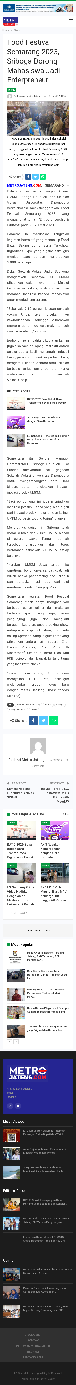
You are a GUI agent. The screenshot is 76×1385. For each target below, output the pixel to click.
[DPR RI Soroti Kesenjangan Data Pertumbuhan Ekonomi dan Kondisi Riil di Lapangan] (11, 1204)
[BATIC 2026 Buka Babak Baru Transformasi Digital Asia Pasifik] (16, 403)
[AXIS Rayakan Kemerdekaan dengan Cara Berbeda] (16, 422)
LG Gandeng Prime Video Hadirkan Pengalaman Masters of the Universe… (48, 439)
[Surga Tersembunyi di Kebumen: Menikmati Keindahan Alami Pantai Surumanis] (11, 1172)
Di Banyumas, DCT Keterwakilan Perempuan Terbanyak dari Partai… (46, 993)
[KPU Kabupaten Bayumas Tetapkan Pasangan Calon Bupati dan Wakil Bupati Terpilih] (11, 1135)
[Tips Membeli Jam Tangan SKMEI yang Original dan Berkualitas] (16, 1031)
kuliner (48, 705)
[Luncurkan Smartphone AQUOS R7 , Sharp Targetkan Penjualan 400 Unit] (11, 1241)
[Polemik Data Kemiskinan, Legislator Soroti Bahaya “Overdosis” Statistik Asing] (11, 1292)
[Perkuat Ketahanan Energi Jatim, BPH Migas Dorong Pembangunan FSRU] (11, 1311)
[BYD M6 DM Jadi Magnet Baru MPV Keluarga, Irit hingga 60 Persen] (55, 873)
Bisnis (11, 90)
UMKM (34, 710)
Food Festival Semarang (28, 705)
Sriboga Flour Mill (17, 710)
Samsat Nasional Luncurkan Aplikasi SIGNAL (21, 793)
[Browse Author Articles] (38, 746)
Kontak (33, 1340)
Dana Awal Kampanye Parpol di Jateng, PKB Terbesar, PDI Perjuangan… (45, 956)
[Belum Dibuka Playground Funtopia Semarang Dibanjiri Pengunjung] (16, 1012)
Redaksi (33, 1351)
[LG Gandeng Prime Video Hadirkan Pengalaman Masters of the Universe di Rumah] (16, 440)
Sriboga (60, 705)
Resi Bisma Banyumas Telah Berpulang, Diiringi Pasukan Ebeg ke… (47, 975)
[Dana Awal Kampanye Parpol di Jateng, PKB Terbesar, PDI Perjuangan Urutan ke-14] (16, 957)
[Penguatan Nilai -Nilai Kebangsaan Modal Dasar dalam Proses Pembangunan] (11, 1274)
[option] (38, 995)
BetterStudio (48, 1378)
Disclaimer (33, 1334)
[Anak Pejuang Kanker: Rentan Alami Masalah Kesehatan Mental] (11, 1153)
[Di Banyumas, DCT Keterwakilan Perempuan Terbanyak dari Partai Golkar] (16, 994)
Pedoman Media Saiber (33, 1346)
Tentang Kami (33, 1357)
